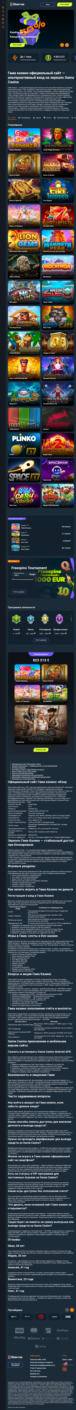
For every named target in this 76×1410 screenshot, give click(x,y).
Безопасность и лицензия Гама (23, 779)
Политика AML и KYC (38, 1359)
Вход (48, 4)
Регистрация (64, 4)
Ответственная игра (38, 1368)
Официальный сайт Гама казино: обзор (26, 764)
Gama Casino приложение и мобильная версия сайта (31, 777)
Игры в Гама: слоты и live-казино (24, 771)
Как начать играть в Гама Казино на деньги (28, 769)
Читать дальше (18, 592)
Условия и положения (38, 1377)
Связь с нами (67, 1359)
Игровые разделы (19, 768)
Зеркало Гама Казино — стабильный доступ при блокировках (34, 766)
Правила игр (34, 1374)
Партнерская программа (15, 1364)
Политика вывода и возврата (41, 1362)
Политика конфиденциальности (42, 1365)
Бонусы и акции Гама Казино (22, 773)
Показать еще (41, 749)
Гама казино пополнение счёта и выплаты (27, 775)
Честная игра (35, 1371)
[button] (62, 45)
